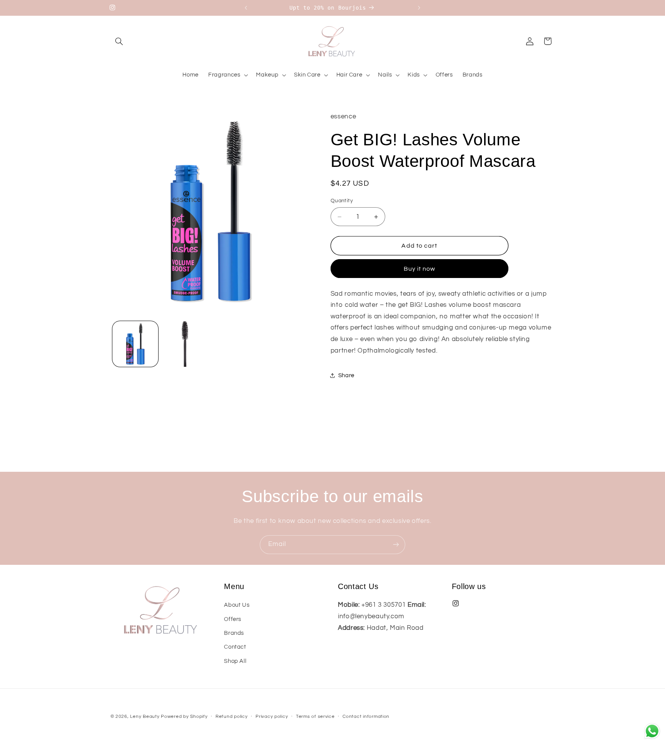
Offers (232, 619)
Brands (234, 633)
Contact (235, 647)
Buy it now (420, 269)
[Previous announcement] (245, 7)
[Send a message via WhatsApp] (652, 731)
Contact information (366, 717)
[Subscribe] (396, 544)
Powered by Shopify (184, 716)
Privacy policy (272, 717)
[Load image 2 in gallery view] (185, 344)
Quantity (342, 200)
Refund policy (232, 717)
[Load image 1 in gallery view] (135, 344)
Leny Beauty (144, 716)
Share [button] (346, 375)
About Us (236, 605)
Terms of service (315, 717)
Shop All (235, 661)
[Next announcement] (419, 7)
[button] (119, 41)
